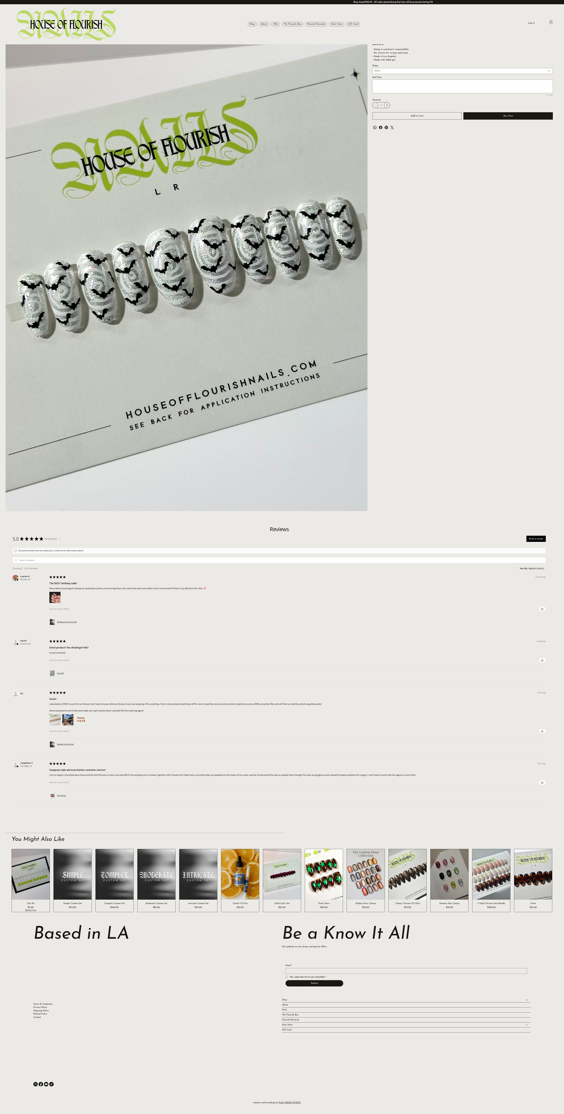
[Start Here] (527, 1024)
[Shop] (527, 999)
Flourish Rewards (290, 1020)
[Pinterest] (386, 127)
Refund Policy (40, 1014)
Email (289, 965)
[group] (282, 880)
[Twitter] (392, 127)
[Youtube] (46, 1084)
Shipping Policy (41, 1011)
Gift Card (287, 1030)
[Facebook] (380, 127)
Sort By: (524, 568)
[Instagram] (35, 1084)
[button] (252, 24)
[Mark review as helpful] (542, 609)
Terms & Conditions (42, 1004)
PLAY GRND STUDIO (290, 1103)
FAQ (284, 1010)
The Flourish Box (290, 1015)
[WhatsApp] (374, 127)
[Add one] (387, 105)
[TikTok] (51, 1084)
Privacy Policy (40, 1007)
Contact (37, 1017)
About (285, 1005)
